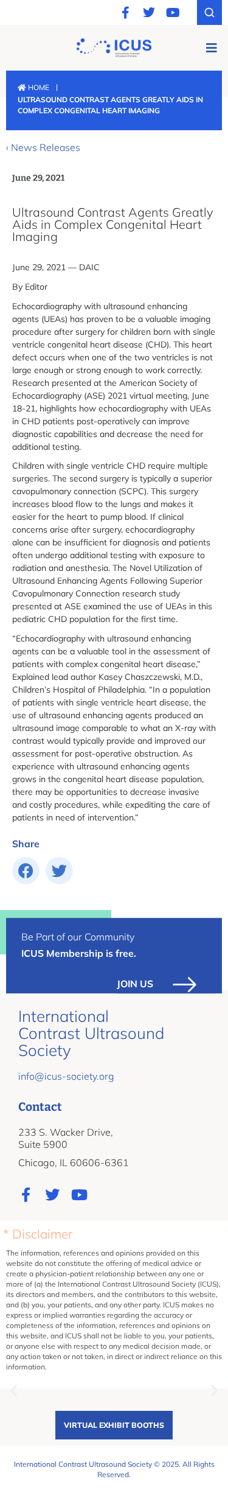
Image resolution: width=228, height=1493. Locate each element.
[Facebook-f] (125, 13)
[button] (211, 47)
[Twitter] (149, 13)
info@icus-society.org (66, 1076)
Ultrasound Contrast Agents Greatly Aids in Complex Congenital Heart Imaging (112, 224)
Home (37, 87)
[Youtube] (173, 13)
